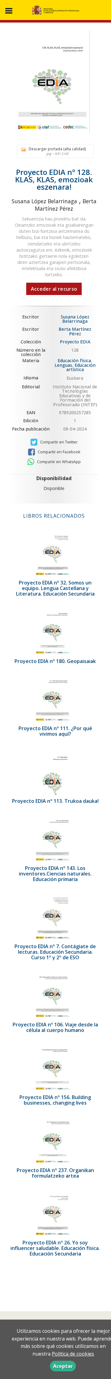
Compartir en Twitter (58, 442)
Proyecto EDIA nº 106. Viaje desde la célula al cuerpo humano (55, 1027)
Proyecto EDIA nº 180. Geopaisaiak (55, 661)
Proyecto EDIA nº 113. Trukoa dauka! (55, 801)
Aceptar (63, 1366)
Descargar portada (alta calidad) (57, 151)
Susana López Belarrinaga (44, 201)
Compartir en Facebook (58, 452)
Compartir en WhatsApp (58, 461)
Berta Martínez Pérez (66, 204)
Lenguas (63, 365)
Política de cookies (73, 1353)
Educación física (74, 360)
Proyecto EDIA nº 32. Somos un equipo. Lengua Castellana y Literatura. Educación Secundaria (55, 588)
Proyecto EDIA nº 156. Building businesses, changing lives (55, 1100)
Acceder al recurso (54, 288)
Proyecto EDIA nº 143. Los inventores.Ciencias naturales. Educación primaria (55, 874)
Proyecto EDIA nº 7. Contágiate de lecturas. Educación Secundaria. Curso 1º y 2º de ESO (55, 952)
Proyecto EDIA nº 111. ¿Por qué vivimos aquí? (55, 731)
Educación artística (81, 367)
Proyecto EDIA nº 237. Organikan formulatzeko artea (55, 1173)
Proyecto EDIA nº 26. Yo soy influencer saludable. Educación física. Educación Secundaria (55, 1248)
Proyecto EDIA (75, 342)
